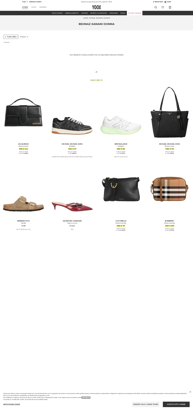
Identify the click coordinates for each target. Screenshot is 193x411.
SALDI (122, 13)
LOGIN (168, 2)
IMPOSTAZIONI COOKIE (11, 404)
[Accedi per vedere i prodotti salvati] (163, 7)
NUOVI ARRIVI (57, 13)
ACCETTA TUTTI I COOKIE (176, 404)
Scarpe (84, 13)
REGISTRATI (159, 2)
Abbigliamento (72, 13)
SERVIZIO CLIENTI (35, 2)
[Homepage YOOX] (96, 7)
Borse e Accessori (98, 13)
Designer (114, 13)
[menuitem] (25, 7)
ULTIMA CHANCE (134, 13)
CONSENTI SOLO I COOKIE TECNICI (145, 404)
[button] (96, 72)
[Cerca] (155, 7)
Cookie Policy (86, 397)
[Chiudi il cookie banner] (190, 392)
